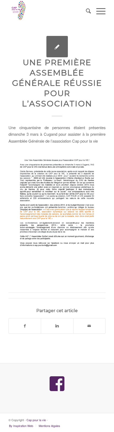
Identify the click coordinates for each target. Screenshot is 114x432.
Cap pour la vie (36, 420)
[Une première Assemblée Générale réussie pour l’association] (57, 46)
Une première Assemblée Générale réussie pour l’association (57, 83)
